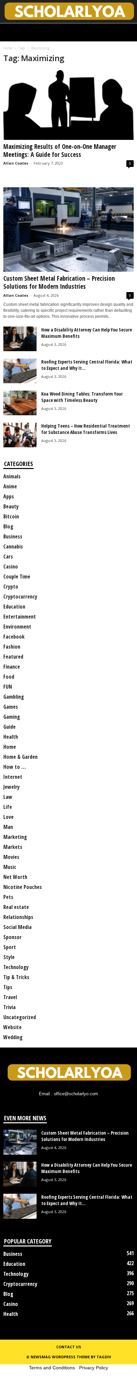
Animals (12, 476)
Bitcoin (11, 516)
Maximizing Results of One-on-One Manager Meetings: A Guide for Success (59, 150)
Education (14, 606)
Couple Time (16, 576)
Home (7, 48)
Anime (10, 486)
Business (12, 536)
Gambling (13, 696)
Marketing (15, 837)
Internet (12, 776)
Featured (13, 656)
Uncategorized (19, 1017)
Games (10, 706)
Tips (7, 987)
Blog (8, 526)
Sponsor (12, 937)
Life (7, 807)
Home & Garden (20, 756)
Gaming (11, 716)
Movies (11, 857)
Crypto (10, 586)
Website (12, 1027)
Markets (12, 847)
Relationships (18, 917)
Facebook (14, 636)
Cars (8, 556)
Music (9, 867)
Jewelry (11, 786)
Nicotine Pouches (22, 887)
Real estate (16, 907)
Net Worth (15, 877)
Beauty (11, 506)
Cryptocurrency (20, 596)
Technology (16, 967)
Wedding (13, 1037)
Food (8, 676)
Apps (8, 496)
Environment (17, 626)
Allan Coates (15, 163)
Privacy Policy (93, 1367)
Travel (10, 997)
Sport (9, 947)
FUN (7, 686)
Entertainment (19, 616)
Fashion (11, 646)
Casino (10, 566)
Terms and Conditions (52, 1367)
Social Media (17, 927)
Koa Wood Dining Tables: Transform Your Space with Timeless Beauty (82, 397)
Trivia (9, 1007)
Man (8, 827)
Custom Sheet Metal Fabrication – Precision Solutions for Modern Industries (59, 282)
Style (9, 957)
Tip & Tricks (16, 977)
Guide (9, 726)
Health (10, 736)
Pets (8, 897)
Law (7, 796)
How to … (14, 766)
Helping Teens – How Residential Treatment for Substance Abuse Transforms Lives (85, 429)
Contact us (68, 1346)
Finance (11, 666)
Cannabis (13, 546)
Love (8, 817)
